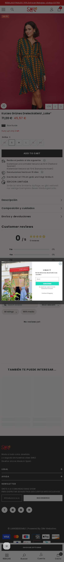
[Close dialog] (60, 263)
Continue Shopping (47, 293)
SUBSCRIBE (47, 283)
